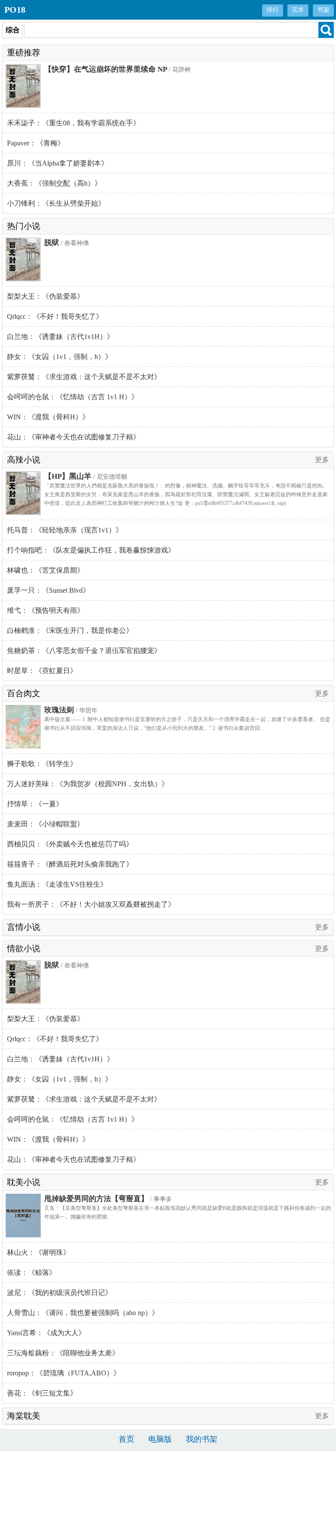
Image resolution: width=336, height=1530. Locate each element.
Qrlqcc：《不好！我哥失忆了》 (55, 316)
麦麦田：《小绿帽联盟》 (45, 824)
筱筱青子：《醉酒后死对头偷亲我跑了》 (70, 864)
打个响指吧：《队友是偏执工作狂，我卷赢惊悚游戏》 (91, 550)
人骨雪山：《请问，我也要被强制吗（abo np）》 (83, 1312)
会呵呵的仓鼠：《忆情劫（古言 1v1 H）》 (72, 397)
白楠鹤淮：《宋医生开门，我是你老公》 (70, 630)
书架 (323, 10)
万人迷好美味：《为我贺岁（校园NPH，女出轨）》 (87, 783)
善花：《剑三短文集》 (42, 1393)
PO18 (14, 9)
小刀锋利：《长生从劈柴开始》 (56, 203)
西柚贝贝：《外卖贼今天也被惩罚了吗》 (70, 844)
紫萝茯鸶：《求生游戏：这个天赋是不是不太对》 (84, 376)
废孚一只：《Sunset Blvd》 (48, 590)
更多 (322, 459)
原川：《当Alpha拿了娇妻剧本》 (57, 163)
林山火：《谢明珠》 (38, 1252)
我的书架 (201, 1439)
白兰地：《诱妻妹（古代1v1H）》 (60, 336)
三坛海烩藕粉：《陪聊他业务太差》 (63, 1353)
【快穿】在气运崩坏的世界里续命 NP (105, 69)
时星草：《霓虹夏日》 (42, 670)
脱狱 (51, 242)
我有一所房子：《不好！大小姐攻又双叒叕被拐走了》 (91, 904)
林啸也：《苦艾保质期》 (45, 570)
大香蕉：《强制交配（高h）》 (54, 183)
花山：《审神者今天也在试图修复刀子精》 (73, 437)
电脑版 (160, 1439)
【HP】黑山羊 (67, 476)
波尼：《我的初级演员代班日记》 (59, 1292)
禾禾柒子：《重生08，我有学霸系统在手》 (73, 123)
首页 (126, 1439)
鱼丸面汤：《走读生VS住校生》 (57, 884)
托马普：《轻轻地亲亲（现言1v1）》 (64, 530)
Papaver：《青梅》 (35, 143)
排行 (272, 10)
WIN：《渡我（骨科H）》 (48, 417)
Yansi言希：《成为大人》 (46, 1333)
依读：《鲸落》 (31, 1272)
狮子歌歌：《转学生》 (42, 763)
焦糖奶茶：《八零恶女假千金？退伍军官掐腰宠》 (84, 650)
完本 (298, 10)
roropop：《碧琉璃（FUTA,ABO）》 (63, 1373)
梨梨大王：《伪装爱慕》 (45, 296)
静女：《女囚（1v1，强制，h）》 (59, 356)
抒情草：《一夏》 (35, 804)
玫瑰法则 (59, 710)
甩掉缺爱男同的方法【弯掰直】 (96, 1199)
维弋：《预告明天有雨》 (45, 610)
